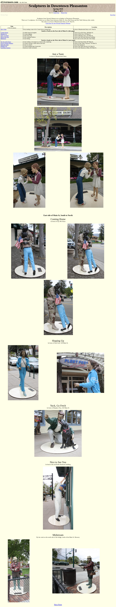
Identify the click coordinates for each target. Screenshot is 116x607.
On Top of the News (6, 42)
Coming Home (4, 32)
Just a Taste (3, 29)
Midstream (3, 38)
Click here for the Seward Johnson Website (58, 23)
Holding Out (4, 46)
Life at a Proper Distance (7, 43)
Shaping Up (4, 34)
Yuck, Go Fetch (5, 35)
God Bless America (5, 48)
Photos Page (64, 12)
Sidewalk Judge (5, 45)
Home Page (56, 12)
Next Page (112, 15)
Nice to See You (5, 37)
